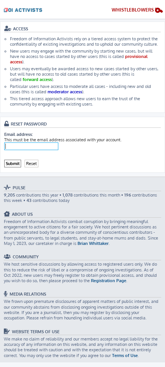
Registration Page (108, 280)
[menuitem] (137, 11)
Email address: (18, 134)
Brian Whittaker (93, 243)
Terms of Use (125, 355)
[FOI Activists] (23, 8)
